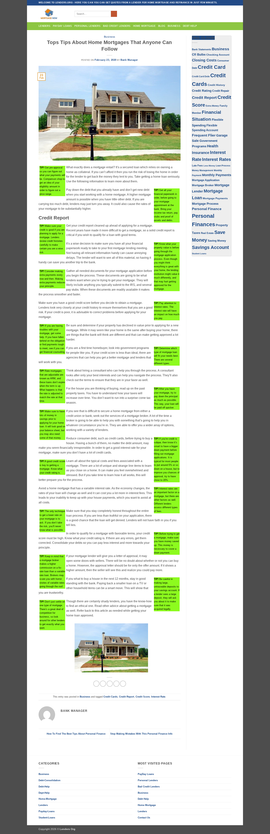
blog (161, 26)
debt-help (44, 786)
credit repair (220, 90)
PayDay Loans (62, 26)
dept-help (44, 792)
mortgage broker (203, 185)
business (174, 26)
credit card (212, 67)
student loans (199, 253)
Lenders (44, 26)
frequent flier (203, 135)
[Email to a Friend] (110, 684)
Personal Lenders (87, 26)
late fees (197, 165)
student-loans (47, 817)
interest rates (216, 159)
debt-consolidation (49, 780)
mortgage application (205, 180)
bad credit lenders (117, 26)
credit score (143, 696)
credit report (126, 696)
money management (202, 170)
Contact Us (144, 817)
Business (109, 36)
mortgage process (205, 203)
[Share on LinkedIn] (123, 684)
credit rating (201, 90)
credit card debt (201, 76)
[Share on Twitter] (103, 684)
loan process (223, 165)
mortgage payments (215, 198)
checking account (217, 54)
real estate (207, 233)
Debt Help (190, 26)
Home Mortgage (144, 26)
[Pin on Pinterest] (116, 684)
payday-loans (47, 811)
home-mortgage (48, 798)
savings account (210, 247)
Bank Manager (129, 60)
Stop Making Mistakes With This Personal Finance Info (141, 733)
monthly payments (216, 175)
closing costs (204, 60)
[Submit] (114, 14)
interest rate (158, 696)
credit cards (110, 696)
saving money (217, 240)
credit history (216, 84)
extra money (212, 106)
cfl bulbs (199, 54)
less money (209, 166)
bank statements (201, 49)
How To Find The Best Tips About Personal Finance (75, 733)
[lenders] (54, 14)
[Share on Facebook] (96, 684)
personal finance (207, 209)
